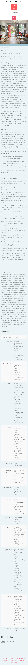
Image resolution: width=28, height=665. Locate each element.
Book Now (14, 13)
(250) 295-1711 (21, 657)
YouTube (14, 662)
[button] (1, 32)
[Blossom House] (14, 7)
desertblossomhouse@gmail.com (14, 658)
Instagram (14, 660)
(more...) (21, 59)
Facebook (6, 660)
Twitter (21, 660)
